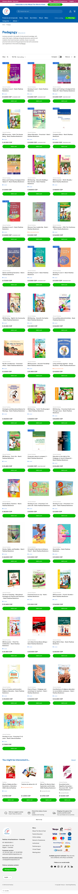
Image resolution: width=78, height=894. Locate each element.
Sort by (14, 57)
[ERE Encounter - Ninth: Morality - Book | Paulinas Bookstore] (64, 164)
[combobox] (39, 11)
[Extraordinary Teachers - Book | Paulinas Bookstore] (13, 488)
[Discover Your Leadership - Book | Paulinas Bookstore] (39, 211)
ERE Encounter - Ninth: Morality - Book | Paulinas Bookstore (63, 181)
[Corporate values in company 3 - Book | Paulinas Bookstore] (39, 441)
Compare (54, 57)
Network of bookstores (60, 1)
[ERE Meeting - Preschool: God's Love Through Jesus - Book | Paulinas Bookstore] (64, 393)
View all (73, 760)
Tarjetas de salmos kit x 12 (29, 784)
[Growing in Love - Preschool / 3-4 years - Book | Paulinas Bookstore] (64, 488)
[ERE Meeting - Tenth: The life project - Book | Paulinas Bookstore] (39, 393)
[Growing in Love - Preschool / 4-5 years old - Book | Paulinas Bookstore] (39, 488)
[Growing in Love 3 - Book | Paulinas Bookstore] (13, 211)
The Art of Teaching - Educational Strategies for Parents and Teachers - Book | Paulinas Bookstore (13, 596)
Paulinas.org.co (36, 846)
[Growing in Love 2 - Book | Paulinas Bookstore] (13, 73)
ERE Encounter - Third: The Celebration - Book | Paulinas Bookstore (11, 643)
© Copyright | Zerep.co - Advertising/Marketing (65, 884)
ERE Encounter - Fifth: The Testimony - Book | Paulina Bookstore (64, 228)
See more (20, 1)
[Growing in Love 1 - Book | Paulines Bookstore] (39, 73)
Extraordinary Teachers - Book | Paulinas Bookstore (11, 504)
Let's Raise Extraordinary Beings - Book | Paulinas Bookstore (38, 643)
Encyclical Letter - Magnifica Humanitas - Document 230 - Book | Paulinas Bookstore (66, 787)
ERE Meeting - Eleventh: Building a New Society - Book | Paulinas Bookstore (38, 181)
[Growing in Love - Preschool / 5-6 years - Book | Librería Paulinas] (13, 721)
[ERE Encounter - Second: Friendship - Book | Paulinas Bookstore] (39, 348)
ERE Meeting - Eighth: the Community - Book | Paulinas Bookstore (13, 319)
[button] (74, 11)
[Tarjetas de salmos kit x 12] (29, 772)
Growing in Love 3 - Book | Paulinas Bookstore (12, 228)
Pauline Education (37, 834)
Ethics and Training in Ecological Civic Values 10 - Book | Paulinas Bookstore (64, 90)
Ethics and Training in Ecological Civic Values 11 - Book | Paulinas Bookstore (13, 181)
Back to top (39, 819)
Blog (50, 1)
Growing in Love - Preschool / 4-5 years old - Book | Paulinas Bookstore (39, 504)
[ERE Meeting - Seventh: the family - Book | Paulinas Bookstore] (39, 302)
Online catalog (59, 18)
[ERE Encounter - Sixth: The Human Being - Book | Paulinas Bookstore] (13, 119)
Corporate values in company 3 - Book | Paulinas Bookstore (37, 457)
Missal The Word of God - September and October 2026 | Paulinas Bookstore (48, 786)
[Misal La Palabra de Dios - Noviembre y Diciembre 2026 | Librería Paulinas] (10, 772)
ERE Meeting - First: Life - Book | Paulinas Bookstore (12, 457)
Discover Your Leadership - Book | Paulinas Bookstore (38, 228)
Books (26, 18)
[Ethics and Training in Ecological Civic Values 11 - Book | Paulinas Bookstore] (13, 164)
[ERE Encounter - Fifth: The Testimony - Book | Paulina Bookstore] (64, 211)
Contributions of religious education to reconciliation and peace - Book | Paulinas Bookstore (64, 691)
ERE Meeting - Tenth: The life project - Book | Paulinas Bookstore (39, 410)
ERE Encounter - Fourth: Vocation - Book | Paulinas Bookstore (63, 595)
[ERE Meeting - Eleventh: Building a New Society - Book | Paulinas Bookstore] (39, 164)
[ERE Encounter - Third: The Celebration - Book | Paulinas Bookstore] (13, 626)
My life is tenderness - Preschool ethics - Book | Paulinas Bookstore (12, 364)
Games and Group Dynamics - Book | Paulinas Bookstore (13, 273)
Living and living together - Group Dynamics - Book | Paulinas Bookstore (64, 364)
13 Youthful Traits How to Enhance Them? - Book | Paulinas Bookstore (38, 550)
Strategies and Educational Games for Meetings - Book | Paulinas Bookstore (13, 410)
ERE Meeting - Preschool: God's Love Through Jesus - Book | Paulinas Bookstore (64, 411)
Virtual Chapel (36, 849)
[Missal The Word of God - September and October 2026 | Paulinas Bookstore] (48, 772)
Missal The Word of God (39, 831)
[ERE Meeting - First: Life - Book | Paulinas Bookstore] (13, 441)
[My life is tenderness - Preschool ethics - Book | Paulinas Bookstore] (13, 348)
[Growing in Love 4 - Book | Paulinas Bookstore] (64, 257)
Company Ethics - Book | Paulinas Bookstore (63, 135)
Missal (41, 18)
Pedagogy (8, 24)
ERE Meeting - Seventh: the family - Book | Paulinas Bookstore (38, 319)
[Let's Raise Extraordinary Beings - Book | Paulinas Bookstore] (39, 626)
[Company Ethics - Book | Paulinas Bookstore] (64, 119)
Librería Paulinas (9, 884)
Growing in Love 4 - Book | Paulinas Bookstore (63, 273)
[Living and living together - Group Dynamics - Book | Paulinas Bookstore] (64, 348)
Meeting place (36, 852)
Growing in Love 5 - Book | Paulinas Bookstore (38, 273)
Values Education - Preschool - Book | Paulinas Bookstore (39, 135)
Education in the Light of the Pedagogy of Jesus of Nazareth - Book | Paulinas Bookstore (62, 458)
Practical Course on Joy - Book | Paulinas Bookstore (37, 595)
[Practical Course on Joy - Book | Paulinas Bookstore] (39, 579)
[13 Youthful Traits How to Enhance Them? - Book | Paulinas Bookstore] (39, 533)
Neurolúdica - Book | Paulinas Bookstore (61, 550)
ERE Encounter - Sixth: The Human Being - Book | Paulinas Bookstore (12, 135)
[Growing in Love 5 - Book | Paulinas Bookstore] (39, 257)
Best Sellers (33, 18)
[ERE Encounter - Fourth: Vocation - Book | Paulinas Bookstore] (64, 579)
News (21, 18)
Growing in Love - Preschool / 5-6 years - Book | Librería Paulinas (12, 737)
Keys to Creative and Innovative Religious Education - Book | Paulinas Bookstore (13, 691)
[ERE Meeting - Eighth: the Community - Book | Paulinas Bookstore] (13, 302)
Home (3, 24)
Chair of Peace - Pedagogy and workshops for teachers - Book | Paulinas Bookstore (37, 691)
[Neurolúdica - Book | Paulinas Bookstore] (64, 533)
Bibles (46, 18)
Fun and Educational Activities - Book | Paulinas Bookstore (64, 319)
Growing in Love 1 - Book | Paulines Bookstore (38, 90)
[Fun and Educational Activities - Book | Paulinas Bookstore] (64, 302)
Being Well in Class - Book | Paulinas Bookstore (63, 643)
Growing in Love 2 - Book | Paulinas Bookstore (12, 90)
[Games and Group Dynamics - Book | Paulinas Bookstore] (13, 257)
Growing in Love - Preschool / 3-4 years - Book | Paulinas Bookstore (63, 504)
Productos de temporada (10, 18)
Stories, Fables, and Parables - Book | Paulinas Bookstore (13, 550)
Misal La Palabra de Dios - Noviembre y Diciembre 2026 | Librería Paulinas (10, 786)
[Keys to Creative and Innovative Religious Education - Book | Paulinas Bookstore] (13, 673)
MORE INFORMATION (55, 4)
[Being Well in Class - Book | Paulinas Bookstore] (64, 626)
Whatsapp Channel (9, 869)
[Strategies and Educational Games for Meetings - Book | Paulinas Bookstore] (13, 393)
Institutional (35, 843)
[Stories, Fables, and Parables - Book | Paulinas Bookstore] (13, 533)
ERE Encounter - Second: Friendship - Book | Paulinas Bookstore (39, 364)
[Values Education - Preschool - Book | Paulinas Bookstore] (39, 119)
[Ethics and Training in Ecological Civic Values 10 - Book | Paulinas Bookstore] (64, 73)
